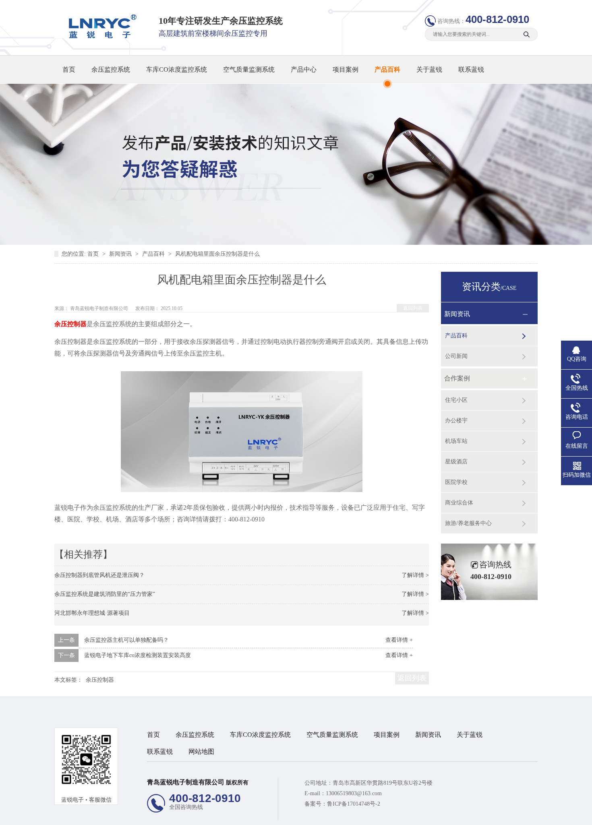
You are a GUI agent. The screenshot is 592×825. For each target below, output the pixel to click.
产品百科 (387, 69)
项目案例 (345, 69)
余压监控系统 (110, 69)
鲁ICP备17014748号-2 (353, 804)
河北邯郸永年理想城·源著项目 (92, 613)
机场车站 (456, 441)
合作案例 (457, 378)
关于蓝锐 (429, 69)
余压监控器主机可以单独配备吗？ (126, 640)
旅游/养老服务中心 (468, 523)
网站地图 (201, 751)
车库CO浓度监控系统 (176, 69)
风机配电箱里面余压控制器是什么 (217, 254)
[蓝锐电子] (99, 36)
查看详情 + (399, 640)
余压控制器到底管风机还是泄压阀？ (99, 575)
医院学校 (456, 482)
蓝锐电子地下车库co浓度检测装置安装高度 (137, 655)
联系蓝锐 (471, 69)
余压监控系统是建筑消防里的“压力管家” (104, 594)
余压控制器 (100, 680)
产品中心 (304, 69)
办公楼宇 (456, 421)
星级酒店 (456, 462)
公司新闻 (456, 356)
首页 (68, 69)
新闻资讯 (121, 254)
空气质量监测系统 (249, 69)
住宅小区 (456, 400)
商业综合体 (459, 503)
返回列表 (412, 308)
